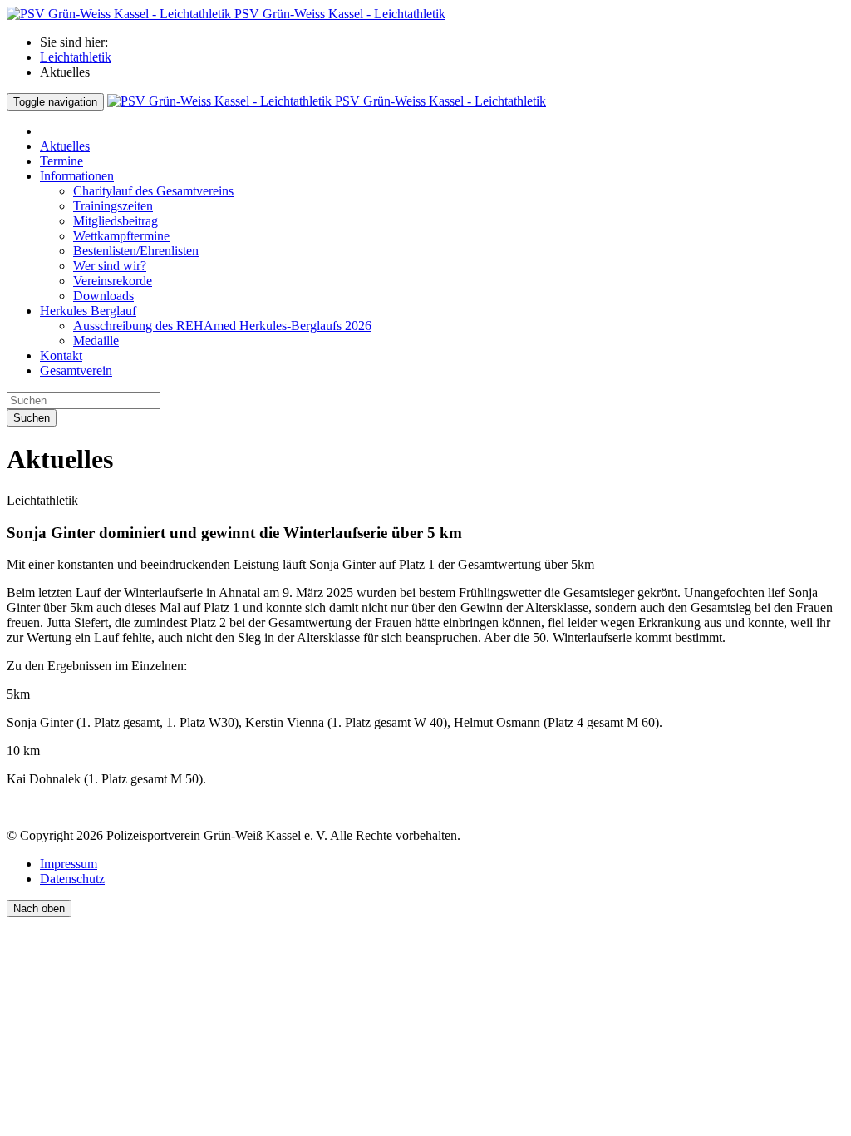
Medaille (96, 340)
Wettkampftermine (121, 236)
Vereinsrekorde (112, 281)
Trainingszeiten (113, 206)
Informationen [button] (77, 176)
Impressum (68, 864)
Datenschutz (72, 879)
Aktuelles (65, 146)
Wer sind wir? (109, 266)
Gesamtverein (76, 370)
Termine (61, 161)
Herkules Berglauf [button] (88, 311)
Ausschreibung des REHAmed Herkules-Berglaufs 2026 (222, 326)
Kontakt (61, 355)
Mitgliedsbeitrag (115, 221)
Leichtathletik (75, 57)
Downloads (103, 296)
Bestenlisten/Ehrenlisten (136, 251)
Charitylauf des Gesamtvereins (153, 191)
